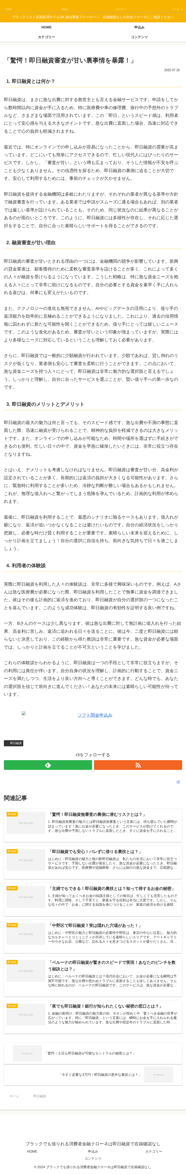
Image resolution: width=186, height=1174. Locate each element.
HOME (32, 1151)
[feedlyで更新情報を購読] (48, 765)
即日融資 (16, 743)
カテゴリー (153, 1151)
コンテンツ (93, 1158)
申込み (93, 1151)
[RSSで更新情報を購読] (138, 765)
